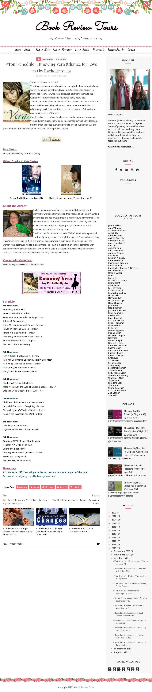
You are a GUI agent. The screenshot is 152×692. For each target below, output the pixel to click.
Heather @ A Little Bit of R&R (17, 444)
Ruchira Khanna (115, 353)
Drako (111, 275)
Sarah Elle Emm (115, 370)
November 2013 (122, 554)
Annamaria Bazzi (116, 243)
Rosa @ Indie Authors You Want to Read (22, 413)
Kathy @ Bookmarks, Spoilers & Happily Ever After (27, 359)
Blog (13, 264)
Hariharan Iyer (115, 297)
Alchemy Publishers (117, 230)
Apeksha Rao (114, 247)
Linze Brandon (115, 325)
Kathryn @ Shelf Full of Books (17, 363)
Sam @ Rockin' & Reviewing (16, 344)
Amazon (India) (32, 153)
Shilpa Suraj (113, 380)
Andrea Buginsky (116, 238)
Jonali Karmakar (115, 312)
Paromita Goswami (117, 345)
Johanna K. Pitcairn (117, 310)
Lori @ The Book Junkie (14, 448)
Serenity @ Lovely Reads (15, 456)
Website (6, 264)
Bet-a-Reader (82, 50)
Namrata (112, 337)
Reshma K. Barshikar (118, 350)
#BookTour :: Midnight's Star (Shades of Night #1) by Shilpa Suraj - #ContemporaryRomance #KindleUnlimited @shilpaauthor (128, 435)
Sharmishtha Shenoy (118, 375)
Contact (131, 50)
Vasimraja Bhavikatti (118, 390)
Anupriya (112, 245)
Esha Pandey (114, 285)
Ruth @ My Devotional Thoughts (19, 340)
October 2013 (121, 558)
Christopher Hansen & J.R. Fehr (123, 268)
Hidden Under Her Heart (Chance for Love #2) (71, 198)
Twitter (30, 264)
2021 (114, 519)
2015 (114, 541)
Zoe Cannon (114, 392)
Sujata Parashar (116, 387)
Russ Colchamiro (116, 355)
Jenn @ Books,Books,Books (16, 355)
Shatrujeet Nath (116, 377)
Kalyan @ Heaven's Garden (16, 328)
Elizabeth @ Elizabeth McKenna (18, 383)
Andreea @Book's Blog (14, 309)
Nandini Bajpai (115, 340)
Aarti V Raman (115, 228)
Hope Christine (115, 303)
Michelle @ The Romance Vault (18, 336)
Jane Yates (113, 305)
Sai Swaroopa (114, 362)
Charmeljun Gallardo (118, 263)
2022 (114, 516)
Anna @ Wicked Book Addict (16, 313)
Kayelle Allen (114, 315)
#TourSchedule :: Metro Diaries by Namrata (81, 530)
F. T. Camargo (114, 287)
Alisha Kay (113, 232)
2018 (114, 530)
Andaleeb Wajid (115, 235)
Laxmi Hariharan (116, 322)
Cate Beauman (115, 260)
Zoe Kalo (112, 395)
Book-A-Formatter (62, 50)
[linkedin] (126, 170)
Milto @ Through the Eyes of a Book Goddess (25, 386)
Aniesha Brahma (116, 240)
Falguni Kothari (115, 290)
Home (18, 50)
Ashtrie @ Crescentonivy (15, 321)
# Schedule (61, 59)
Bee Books (113, 255)
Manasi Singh (114, 332)
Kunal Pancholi (115, 318)
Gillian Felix (113, 295)
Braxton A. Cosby (116, 257)
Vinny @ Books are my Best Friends (20, 371)
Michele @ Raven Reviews (15, 425)
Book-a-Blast (43, 50)
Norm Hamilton (115, 343)
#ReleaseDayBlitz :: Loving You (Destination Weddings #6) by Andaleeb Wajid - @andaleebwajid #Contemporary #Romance (127, 489)
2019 (114, 526)
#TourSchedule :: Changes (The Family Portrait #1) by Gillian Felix (49, 531)
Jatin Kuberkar (115, 307)
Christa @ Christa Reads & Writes (19, 402)
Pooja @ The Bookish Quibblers (18, 452)
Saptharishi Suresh (117, 367)
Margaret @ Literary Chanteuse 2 (19, 367)
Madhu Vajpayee (116, 330)
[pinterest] (137, 170)
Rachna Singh (114, 347)
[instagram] (132, 170)
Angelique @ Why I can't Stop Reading (21, 441)
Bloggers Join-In (116, 50)
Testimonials (98, 50)
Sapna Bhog (114, 365)
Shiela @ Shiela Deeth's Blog (17, 390)
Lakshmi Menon (116, 320)
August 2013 (121, 652)
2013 (114, 548)
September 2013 (123, 648)
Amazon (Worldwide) (13, 153)
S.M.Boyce (113, 357)
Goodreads (39, 264)
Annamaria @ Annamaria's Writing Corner (23, 317)
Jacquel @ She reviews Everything (19, 406)
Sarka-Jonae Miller (117, 372)
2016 (114, 537)
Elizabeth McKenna (117, 280)
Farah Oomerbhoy (117, 293)
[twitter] (121, 170)
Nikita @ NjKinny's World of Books (20, 410)
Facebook (21, 264)
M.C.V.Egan (113, 328)
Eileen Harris (114, 278)
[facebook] (116, 170)
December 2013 (122, 551)
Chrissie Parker (115, 265)
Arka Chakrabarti (116, 250)
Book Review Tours (76, 27)
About (27, 50)
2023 (114, 512)
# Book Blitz (48, 59)
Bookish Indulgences (134, 123)
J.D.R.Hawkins (114, 225)
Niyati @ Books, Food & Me (16, 429)
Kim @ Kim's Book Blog (14, 332)
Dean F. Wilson (115, 272)
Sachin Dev (113, 360)
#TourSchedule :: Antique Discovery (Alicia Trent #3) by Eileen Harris (18, 531)
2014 (114, 544)
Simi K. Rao (113, 385)
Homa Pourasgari (116, 300)
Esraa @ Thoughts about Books (18, 325)
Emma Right (114, 282)
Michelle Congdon (116, 335)
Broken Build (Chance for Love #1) (26, 198)
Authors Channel (116, 253)
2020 (114, 523)
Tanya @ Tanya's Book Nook (17, 460)
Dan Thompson (115, 270)
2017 (114, 533)
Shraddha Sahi (115, 382)
